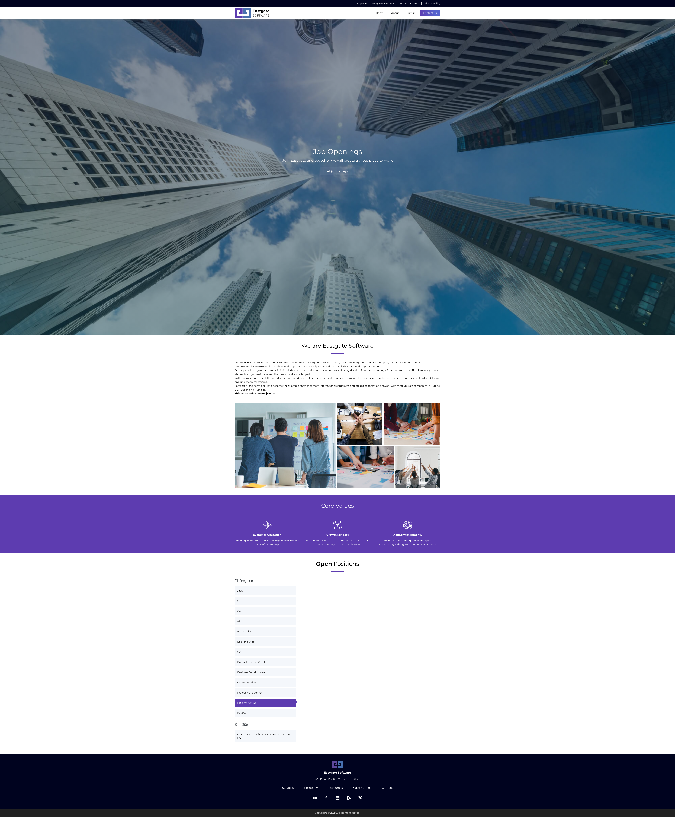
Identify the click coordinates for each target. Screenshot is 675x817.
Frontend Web (246, 631)
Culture (411, 13)
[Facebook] (326, 798)
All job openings (337, 171)
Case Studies (362, 788)
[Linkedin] (337, 798)
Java (240, 590)
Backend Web (246, 641)
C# (239, 611)
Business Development (251, 672)
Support (362, 3)
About (395, 13)
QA (239, 651)
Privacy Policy (432, 3)
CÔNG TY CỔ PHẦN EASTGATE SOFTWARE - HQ (264, 736)
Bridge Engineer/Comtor (252, 662)
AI (238, 621)
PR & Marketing (246, 702)
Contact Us (430, 13)
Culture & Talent (247, 682)
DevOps (242, 713)
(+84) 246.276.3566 (383, 3)
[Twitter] (360, 798)
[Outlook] (348, 798)
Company (311, 788)
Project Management (250, 692)
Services (288, 788)
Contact (387, 788)
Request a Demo (408, 3)
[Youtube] (314, 798)
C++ (239, 600)
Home (380, 13)
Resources (335, 788)
